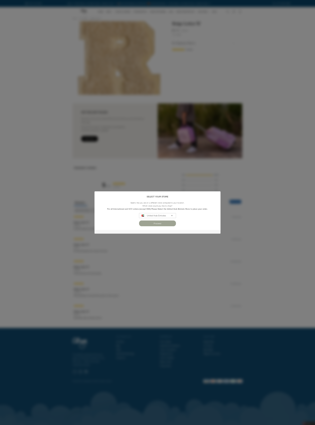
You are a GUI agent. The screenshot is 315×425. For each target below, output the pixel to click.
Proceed (157, 223)
